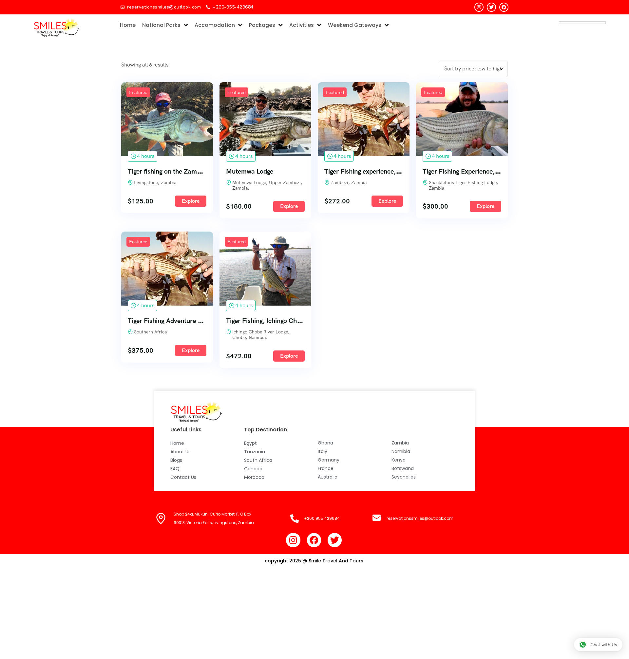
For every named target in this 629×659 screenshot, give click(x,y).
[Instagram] (479, 7)
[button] (598, 644)
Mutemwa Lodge (249, 171)
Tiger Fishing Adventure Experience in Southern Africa (205, 320)
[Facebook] (503, 7)
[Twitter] (491, 7)
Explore (191, 201)
